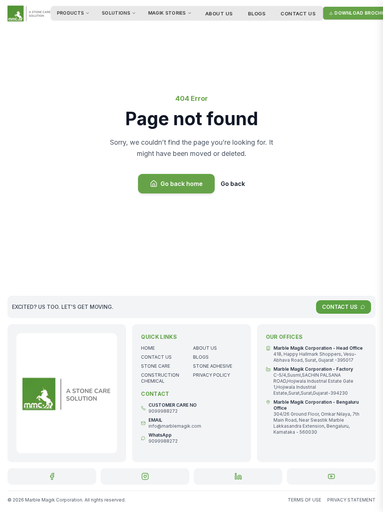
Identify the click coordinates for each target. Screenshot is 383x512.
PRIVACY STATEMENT (351, 500)
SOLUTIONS (116, 13)
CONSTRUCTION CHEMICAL (160, 378)
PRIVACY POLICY (211, 375)
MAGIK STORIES (167, 13)
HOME (148, 348)
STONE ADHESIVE (212, 366)
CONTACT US (298, 13)
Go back (233, 183)
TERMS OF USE (304, 500)
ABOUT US (219, 13)
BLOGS (257, 13)
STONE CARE (155, 366)
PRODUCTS (70, 13)
